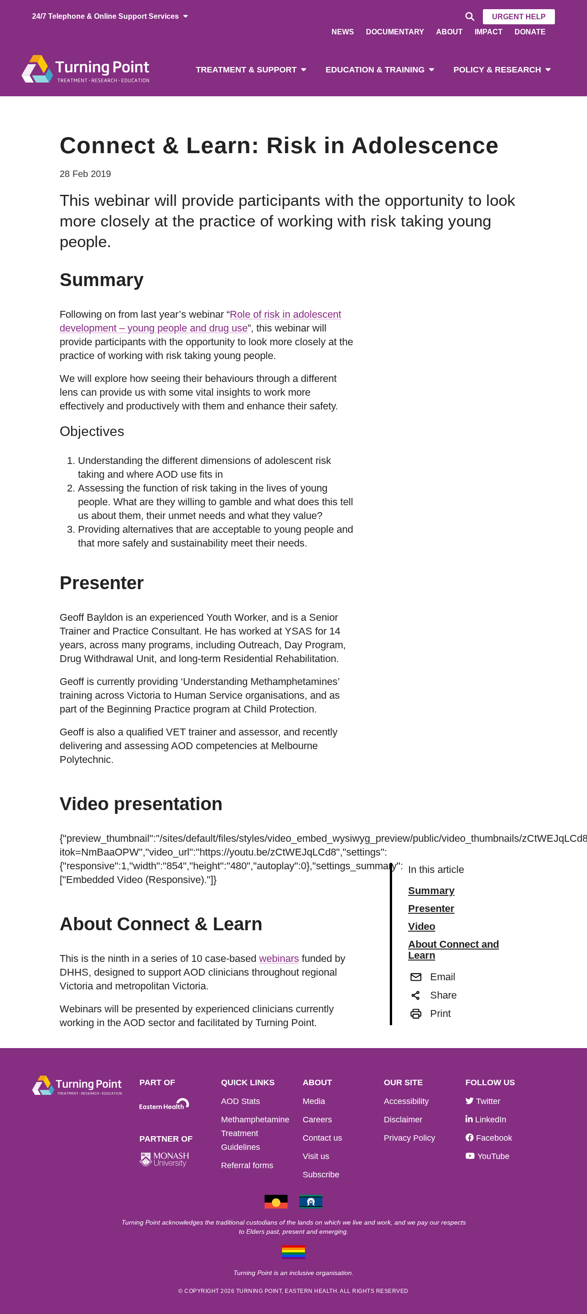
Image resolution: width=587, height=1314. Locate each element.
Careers (317, 1119)
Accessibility (406, 1101)
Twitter (487, 1101)
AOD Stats (240, 1101)
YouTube (492, 1156)
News (343, 32)
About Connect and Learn (453, 950)
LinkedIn (489, 1119)
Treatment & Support (246, 69)
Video (421, 926)
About (449, 32)
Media (314, 1101)
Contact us (322, 1138)
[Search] (468, 16)
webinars (279, 958)
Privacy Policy (409, 1138)
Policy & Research (497, 69)
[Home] (85, 68)
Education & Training (375, 69)
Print (440, 1013)
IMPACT (489, 32)
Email (442, 977)
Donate (530, 32)
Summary (431, 890)
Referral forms (247, 1165)
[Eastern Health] (164, 1104)
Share (443, 995)
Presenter (431, 908)
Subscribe (321, 1174)
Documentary (395, 32)
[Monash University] (164, 1160)
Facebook (493, 1138)
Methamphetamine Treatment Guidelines (255, 1133)
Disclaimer (403, 1119)
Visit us (316, 1156)
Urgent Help (519, 17)
